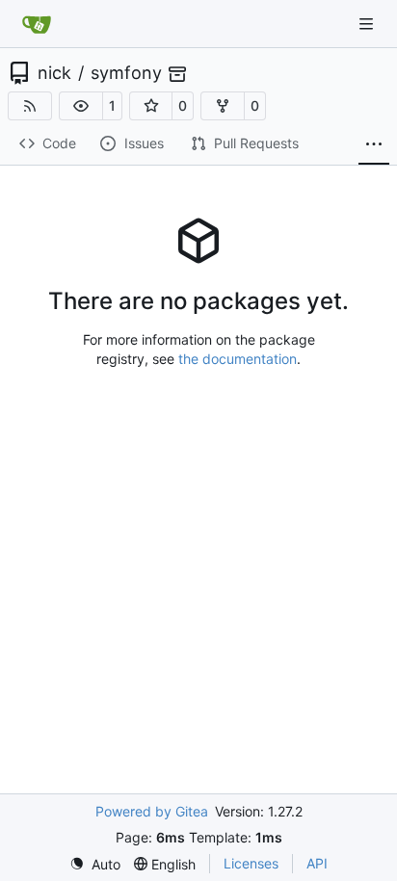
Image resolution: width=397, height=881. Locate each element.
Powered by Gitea (151, 811)
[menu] (94, 864)
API (317, 863)
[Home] (37, 24)
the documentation (237, 358)
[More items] (373, 144)
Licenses (251, 863)
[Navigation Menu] (368, 23)
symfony (126, 73)
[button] (81, 105)
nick (54, 73)
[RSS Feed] (30, 105)
